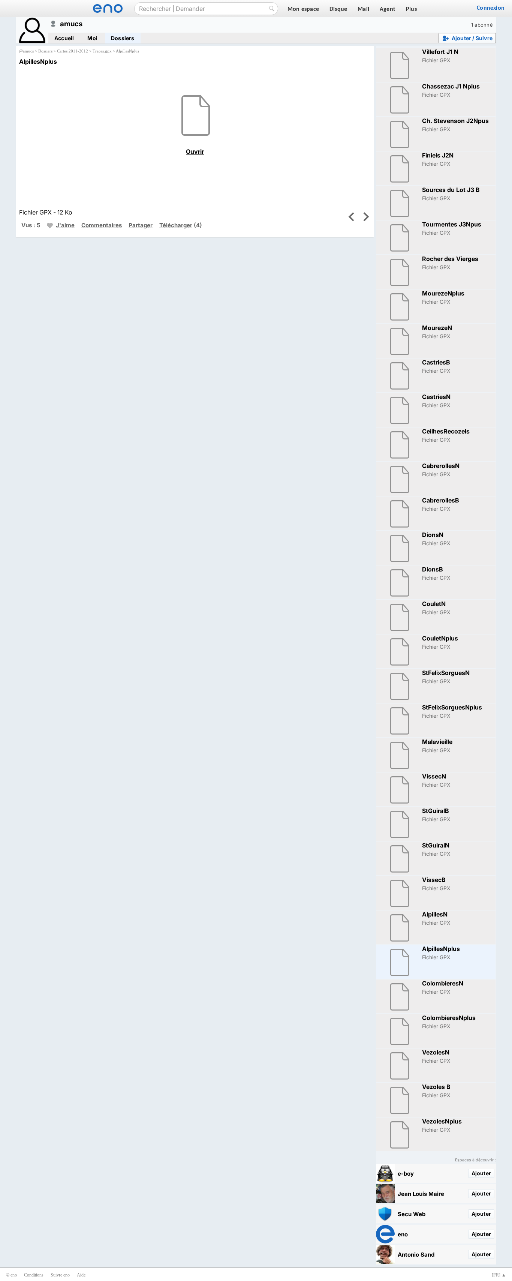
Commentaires (101, 225)
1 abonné (482, 25)
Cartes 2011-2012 (72, 51)
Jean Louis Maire (421, 1193)
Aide (81, 1275)
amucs (28, 51)
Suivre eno (60, 1275)
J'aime (65, 225)
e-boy (406, 1173)
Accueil (64, 38)
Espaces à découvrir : (475, 1160)
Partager (141, 225)
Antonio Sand (416, 1254)
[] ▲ (499, 1275)
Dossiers (123, 38)
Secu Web (411, 1214)
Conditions (33, 1275)
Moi (92, 38)
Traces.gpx (102, 51)
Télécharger (175, 225)
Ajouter (481, 1173)
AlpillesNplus (127, 51)
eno (403, 1234)
